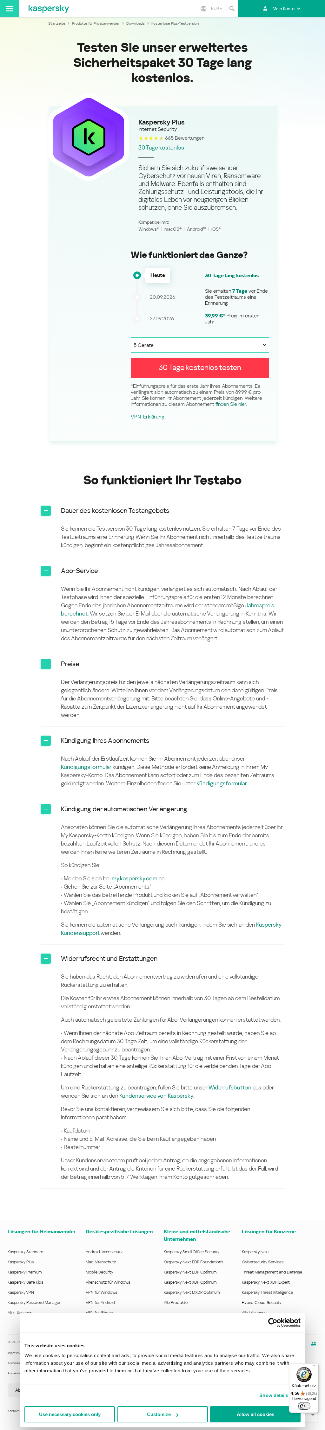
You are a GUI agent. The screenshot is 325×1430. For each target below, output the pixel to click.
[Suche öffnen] (231, 9)
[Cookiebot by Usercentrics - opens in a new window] (273, 1322)
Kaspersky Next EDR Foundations (193, 1262)
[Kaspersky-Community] (313, 1343)
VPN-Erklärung (147, 417)
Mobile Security (99, 1272)
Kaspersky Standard (25, 1251)
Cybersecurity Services (262, 1262)
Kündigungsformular (86, 766)
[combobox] (217, 8)
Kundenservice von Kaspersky (156, 1095)
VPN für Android (100, 1302)
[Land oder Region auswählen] (203, 9)
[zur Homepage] (49, 8)
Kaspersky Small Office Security (192, 1251)
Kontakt (13, 1411)
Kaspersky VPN (21, 1292)
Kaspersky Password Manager (34, 1302)
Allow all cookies (255, 1414)
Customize (159, 1414)
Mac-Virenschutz (101, 1262)
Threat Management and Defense (272, 1272)
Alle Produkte (176, 1302)
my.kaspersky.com (134, 878)
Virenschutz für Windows (108, 1282)
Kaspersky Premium (25, 1272)
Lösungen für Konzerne (269, 1232)
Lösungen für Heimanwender (42, 1232)
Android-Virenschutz (104, 1251)
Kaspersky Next (255, 1251)
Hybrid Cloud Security (262, 1302)
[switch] (304, 1406)
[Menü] (315, 1367)
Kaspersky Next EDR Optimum (190, 1272)
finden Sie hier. (231, 404)
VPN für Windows (101, 1292)
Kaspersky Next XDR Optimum (190, 1282)
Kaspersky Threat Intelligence (267, 1292)
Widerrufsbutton (230, 1087)
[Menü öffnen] (9, 8)
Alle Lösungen (20, 1312)
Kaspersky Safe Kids (25, 1282)
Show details (273, 1395)
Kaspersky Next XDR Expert (266, 1282)
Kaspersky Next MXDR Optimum (192, 1292)
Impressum (15, 1353)
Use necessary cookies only (70, 1414)
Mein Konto (284, 8)
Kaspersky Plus (21, 1262)
